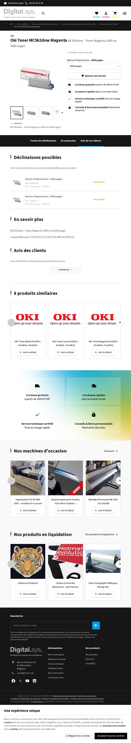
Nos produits (22, 24)
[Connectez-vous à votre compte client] (106, 13)
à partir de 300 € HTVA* (97, 84)
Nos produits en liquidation (43, 535)
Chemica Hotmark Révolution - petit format (65, 585)
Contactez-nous (55, 677)
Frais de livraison (56, 664)
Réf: (12, 123)
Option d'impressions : (85, 60)
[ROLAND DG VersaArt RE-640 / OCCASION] (103, 478)
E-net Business (37, 701)
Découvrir (109, 451)
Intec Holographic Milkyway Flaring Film (103, 585)
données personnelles (114, 726)
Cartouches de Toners (108, 24)
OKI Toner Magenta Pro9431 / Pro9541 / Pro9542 (103, 343)
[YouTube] (27, 681)
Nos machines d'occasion (40, 451)
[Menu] (124, 13)
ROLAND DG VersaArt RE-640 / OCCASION (103, 501)
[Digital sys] (19, 13)
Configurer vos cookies (78, 736)
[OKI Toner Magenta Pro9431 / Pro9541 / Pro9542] (103, 320)
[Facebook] (13, 681)
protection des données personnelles (64, 634)
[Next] (59, 78)
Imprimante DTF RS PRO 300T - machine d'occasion (28, 501)
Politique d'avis (55, 668)
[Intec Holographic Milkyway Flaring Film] (103, 561)
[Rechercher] (43, 13)
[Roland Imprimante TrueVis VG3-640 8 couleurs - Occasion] (65, 478)
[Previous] (15, 78)
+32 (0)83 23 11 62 (25, 673)
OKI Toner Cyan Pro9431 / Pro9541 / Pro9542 (65, 343)
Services (90, 659)
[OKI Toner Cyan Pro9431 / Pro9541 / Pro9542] (65, 320)
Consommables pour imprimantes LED (78, 24)
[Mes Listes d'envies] (96, 13)
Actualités (90, 663)
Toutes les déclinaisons (43, 140)
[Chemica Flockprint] (28, 561)
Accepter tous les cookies (110, 736)
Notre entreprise (56, 654)
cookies (8, 722)
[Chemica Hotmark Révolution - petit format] (65, 561)
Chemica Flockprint (28, 583)
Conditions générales (87, 696)
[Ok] (96, 625)
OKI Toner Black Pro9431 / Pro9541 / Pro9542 (28, 343)
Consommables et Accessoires (45, 24)
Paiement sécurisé (57, 659)
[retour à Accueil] (11, 24)
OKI (12, 36)
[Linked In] (34, 681)
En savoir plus (68, 140)
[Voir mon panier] (115, 13)
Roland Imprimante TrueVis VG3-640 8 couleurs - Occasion (65, 502)
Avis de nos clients (91, 140)
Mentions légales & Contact (65, 696)
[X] (20, 681)
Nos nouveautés (55, 673)
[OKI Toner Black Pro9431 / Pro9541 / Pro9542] (28, 320)
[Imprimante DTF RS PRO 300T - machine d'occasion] (28, 478)
